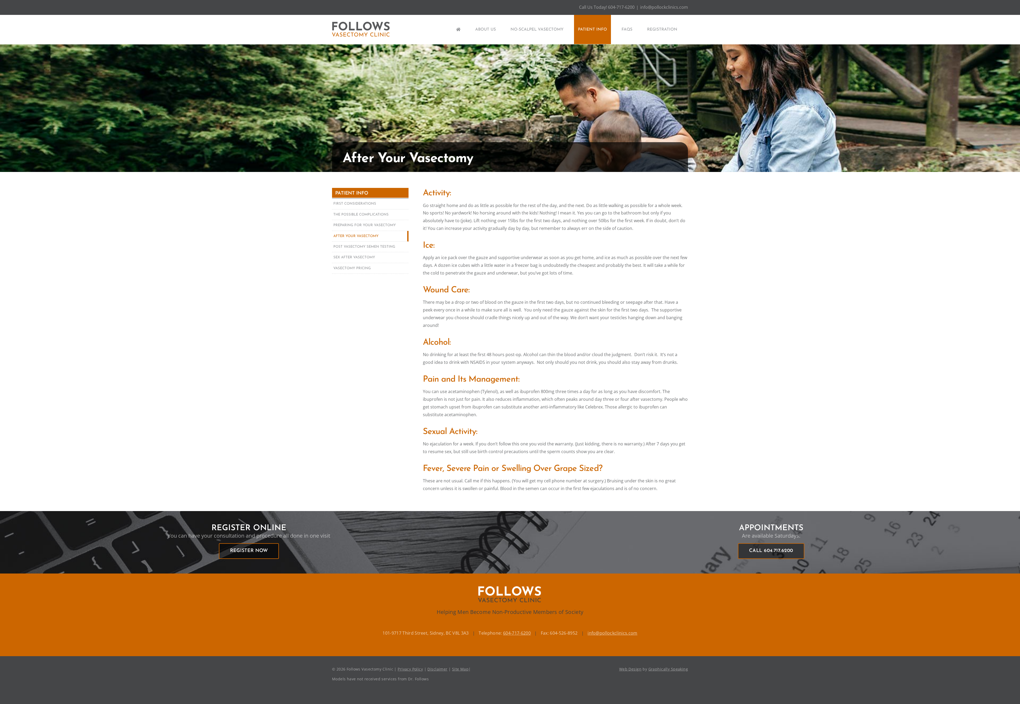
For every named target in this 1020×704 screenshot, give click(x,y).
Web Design (630, 669)
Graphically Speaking (668, 669)
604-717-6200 (517, 633)
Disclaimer (437, 669)
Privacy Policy (410, 669)
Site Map (460, 669)
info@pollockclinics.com (664, 7)
